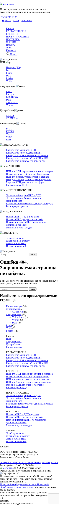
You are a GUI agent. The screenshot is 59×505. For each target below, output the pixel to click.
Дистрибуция (13, 309)
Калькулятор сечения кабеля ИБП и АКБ (27, 158)
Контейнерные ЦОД (16, 185)
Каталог (10, 28)
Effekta (9, 78)
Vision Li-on (12, 102)
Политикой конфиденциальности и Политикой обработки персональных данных (24, 485)
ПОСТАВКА (13, 39)
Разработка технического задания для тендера (29, 203)
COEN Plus (12, 118)
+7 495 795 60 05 (8, 17)
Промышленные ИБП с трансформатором (27, 174)
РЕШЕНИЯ (12, 34)
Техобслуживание (15, 238)
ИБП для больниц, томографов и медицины (28, 179)
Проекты (6, 20)
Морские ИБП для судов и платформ (25, 182)
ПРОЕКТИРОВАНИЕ (17, 36)
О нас (16, 20)
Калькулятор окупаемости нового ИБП (26, 161)
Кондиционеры (14, 306)
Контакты (26, 20)
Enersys (10, 94)
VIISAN (10, 115)
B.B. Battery (12, 97)
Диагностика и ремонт (17, 240)
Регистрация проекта (17, 206)
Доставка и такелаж (16, 225)
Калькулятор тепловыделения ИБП (24, 152)
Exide (9, 325)
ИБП (8, 338)
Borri (8, 70)
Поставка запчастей (16, 246)
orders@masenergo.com (43, 462)
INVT (9, 128)
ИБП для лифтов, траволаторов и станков (27, 176)
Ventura (9, 105)
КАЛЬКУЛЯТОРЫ (16, 31)
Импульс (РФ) (13, 67)
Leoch (9, 91)
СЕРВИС (11, 42)
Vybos (9, 134)
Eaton (9, 73)
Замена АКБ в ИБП (16, 243)
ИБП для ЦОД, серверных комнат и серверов (29, 171)
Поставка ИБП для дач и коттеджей (24, 219)
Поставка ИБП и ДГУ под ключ (22, 216)
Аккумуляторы (13, 314)
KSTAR (10, 131)
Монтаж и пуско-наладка (19, 227)
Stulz (8, 139)
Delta (8, 75)
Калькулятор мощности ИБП (21, 150)
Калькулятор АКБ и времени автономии (27, 155)
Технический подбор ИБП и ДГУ (23, 195)
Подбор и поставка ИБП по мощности (26, 222)
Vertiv (9, 81)
